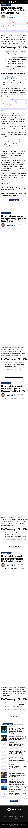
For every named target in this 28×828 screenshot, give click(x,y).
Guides (5, 816)
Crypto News (15, 818)
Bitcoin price (8, 66)
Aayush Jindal (10, 17)
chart (15, 88)
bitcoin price (10, 77)
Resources (22, 816)
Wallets (16, 816)
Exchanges (10, 816)
